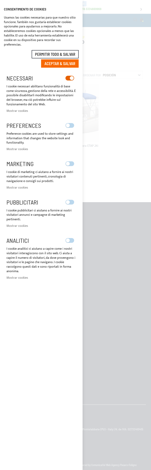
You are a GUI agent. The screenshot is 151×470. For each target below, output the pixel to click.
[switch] (69, 78)
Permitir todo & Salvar (55, 54)
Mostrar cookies (17, 111)
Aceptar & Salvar (59, 63)
